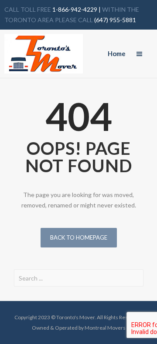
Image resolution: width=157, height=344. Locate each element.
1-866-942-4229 (74, 9)
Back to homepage (78, 237)
